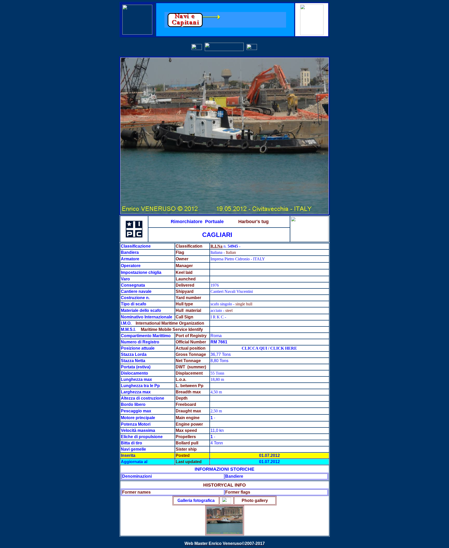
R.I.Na (216, 246)
